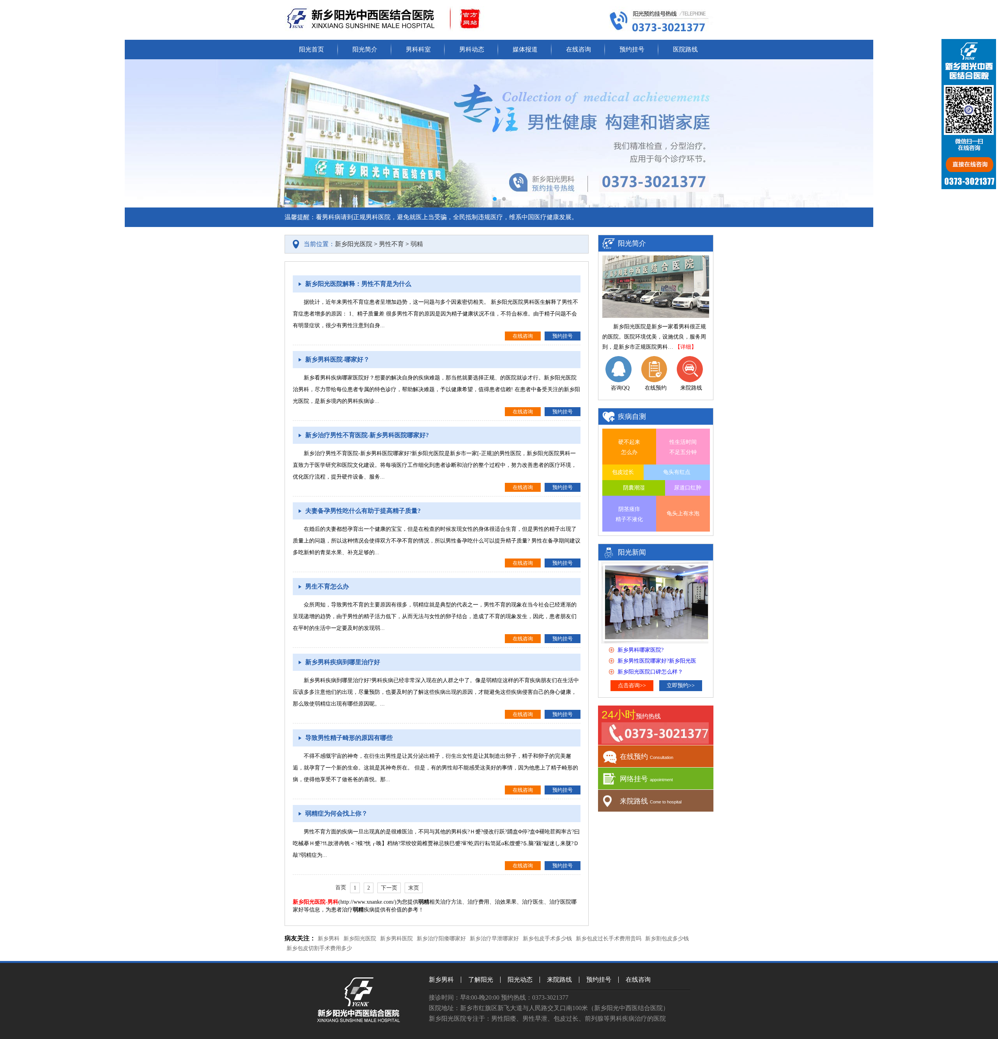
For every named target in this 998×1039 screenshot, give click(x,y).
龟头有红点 (676, 472)
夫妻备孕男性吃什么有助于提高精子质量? (363, 510)
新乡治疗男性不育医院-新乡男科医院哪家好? (367, 435)
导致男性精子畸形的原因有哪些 (349, 737)
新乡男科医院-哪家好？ (337, 359)
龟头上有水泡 (683, 513)
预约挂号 (631, 49)
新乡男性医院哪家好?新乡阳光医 (657, 661)
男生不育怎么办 (327, 586)
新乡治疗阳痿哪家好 (441, 938)
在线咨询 (578, 49)
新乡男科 (329, 938)
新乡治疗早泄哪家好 (494, 938)
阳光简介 (364, 49)
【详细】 (686, 347)
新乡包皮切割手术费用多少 (319, 948)
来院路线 (559, 979)
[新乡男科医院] (359, 1020)
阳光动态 (520, 979)
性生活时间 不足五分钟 (683, 447)
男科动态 (471, 49)
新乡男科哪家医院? (641, 650)
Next (859, 133)
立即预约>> (681, 685)
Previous (138, 133)
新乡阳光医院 (353, 244)
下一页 (389, 888)
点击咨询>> (632, 685)
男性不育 (391, 244)
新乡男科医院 (396, 938)
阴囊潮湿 (634, 488)
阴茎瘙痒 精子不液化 (629, 514)
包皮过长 (623, 472)
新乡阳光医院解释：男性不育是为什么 (358, 283)
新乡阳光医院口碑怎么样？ (650, 672)
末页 (413, 888)
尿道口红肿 (687, 488)
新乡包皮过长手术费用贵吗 (608, 938)
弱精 (417, 244)
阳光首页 (311, 49)
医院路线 (685, 49)
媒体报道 (525, 49)
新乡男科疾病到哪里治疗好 (342, 662)
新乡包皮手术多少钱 (547, 938)
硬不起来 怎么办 (629, 447)
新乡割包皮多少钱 (667, 938)
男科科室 (418, 49)
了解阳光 (480, 979)
